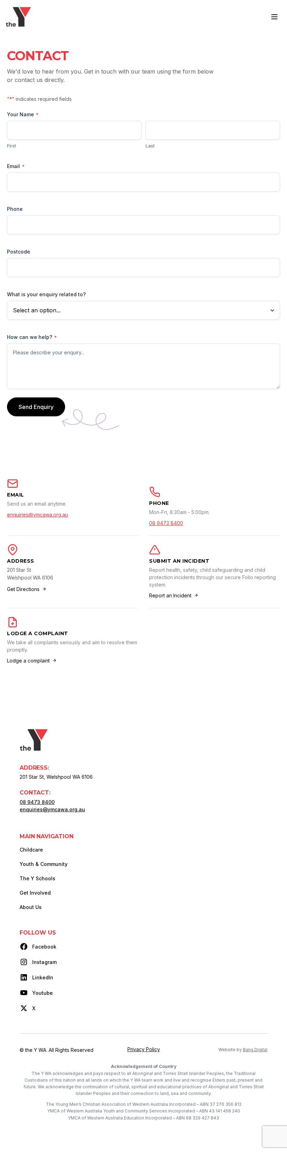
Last (150, 145)
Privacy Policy (143, 1049)
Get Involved (35, 893)
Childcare (31, 850)
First (11, 145)
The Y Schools (37, 878)
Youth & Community (44, 864)
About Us (31, 907)
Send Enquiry (36, 406)
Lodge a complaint (28, 661)
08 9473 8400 (166, 523)
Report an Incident (170, 595)
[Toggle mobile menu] (274, 17)
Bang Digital (255, 1049)
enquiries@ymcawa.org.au (37, 515)
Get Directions (23, 589)
